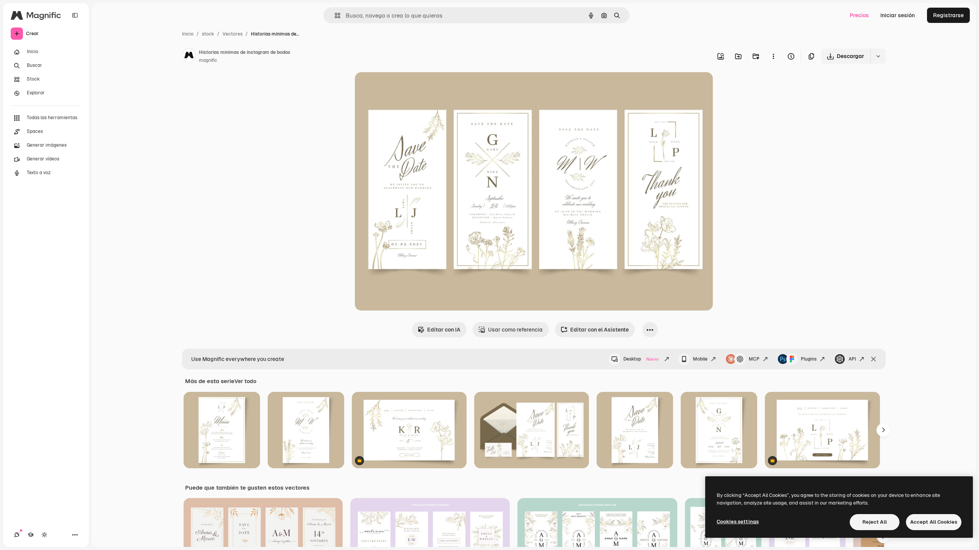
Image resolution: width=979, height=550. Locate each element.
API (852, 359)
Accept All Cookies (933, 522)
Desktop (641, 359)
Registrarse (948, 15)
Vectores (232, 34)
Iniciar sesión (897, 15)
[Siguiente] (883, 430)
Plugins (808, 359)
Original (404, 87)
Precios (859, 15)
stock (208, 34)
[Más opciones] (773, 56)
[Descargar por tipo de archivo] (878, 56)
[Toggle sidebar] (75, 15)
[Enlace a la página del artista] (189, 57)
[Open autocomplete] (334, 15)
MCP (754, 359)
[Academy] (30, 535)
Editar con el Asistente (599, 329)
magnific (208, 60)
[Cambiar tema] (44, 535)
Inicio (188, 34)
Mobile (700, 359)
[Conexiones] (17, 535)
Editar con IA (443, 329)
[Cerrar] (873, 359)
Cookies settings (738, 521)
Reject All (874, 522)
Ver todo (245, 381)
